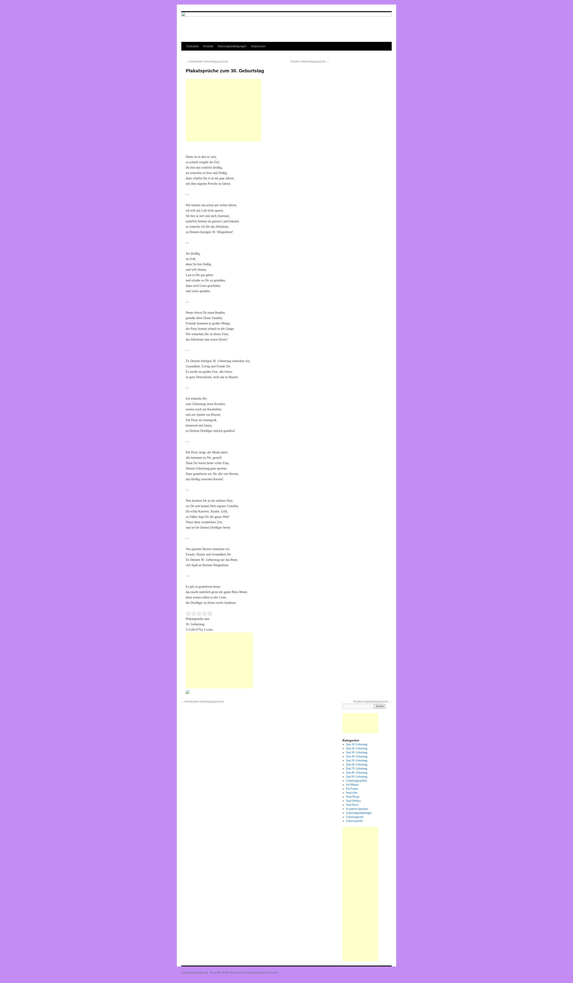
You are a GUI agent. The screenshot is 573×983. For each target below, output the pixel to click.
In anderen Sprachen (357, 808)
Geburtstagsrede (354, 816)
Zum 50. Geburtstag (356, 760)
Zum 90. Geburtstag (356, 776)
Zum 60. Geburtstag (356, 764)
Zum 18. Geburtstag (356, 744)
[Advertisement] (223, 110)
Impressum (258, 46)
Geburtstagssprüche (356, 780)
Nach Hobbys (353, 800)
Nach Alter (351, 792)
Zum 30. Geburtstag (356, 752)
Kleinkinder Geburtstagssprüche (207, 61)
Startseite (192, 46)
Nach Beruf (352, 804)
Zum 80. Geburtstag (356, 772)
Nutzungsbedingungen (232, 46)
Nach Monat (352, 796)
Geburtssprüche (354, 820)
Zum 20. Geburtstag (356, 748)
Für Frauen (352, 788)
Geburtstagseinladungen (359, 812)
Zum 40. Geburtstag (356, 756)
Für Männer (352, 784)
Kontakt (208, 46)
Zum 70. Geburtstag (356, 768)
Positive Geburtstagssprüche (310, 61)
